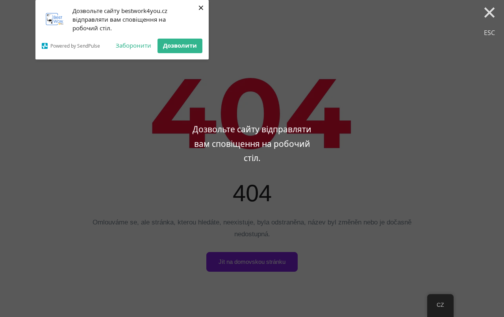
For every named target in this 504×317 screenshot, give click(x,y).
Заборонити (133, 45)
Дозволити (180, 45)
